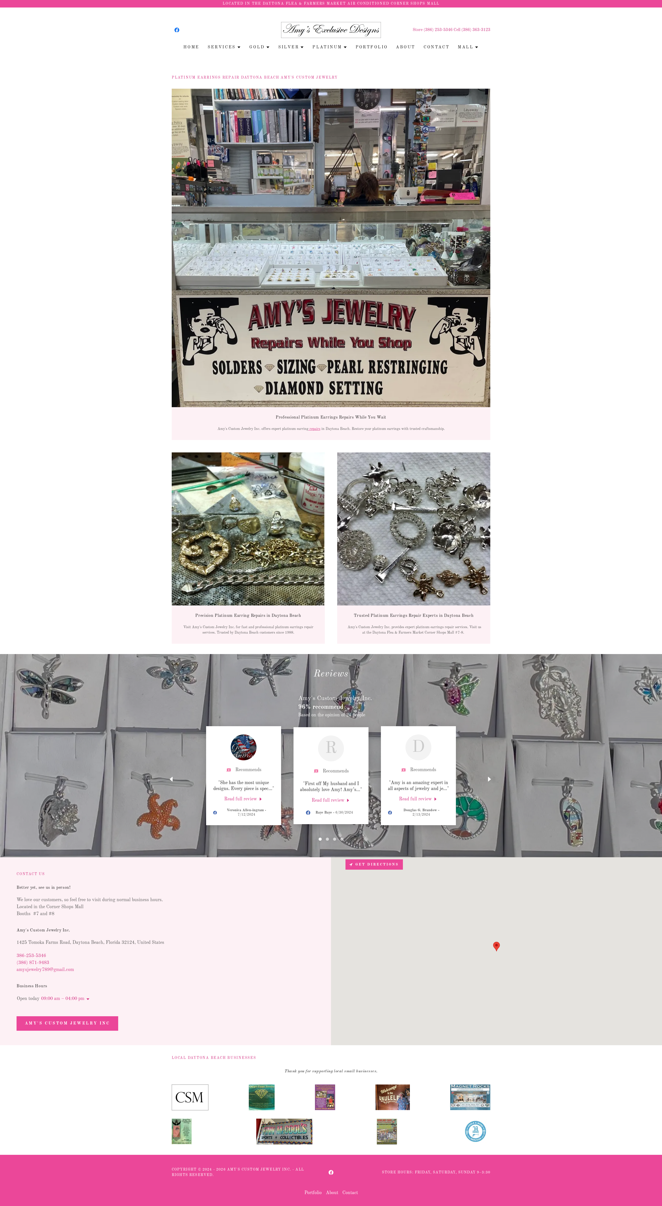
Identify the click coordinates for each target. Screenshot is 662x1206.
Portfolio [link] (372, 47)
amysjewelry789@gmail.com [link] (45, 969)
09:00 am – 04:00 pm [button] (62, 998)
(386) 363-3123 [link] (475, 30)
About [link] (405, 47)
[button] (224, 47)
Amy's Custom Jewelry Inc (67, 1023)
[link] (177, 30)
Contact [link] (437, 47)
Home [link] (191, 47)
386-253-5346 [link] (31, 955)
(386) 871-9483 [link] (33, 962)
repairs (314, 429)
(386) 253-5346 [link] (438, 30)
